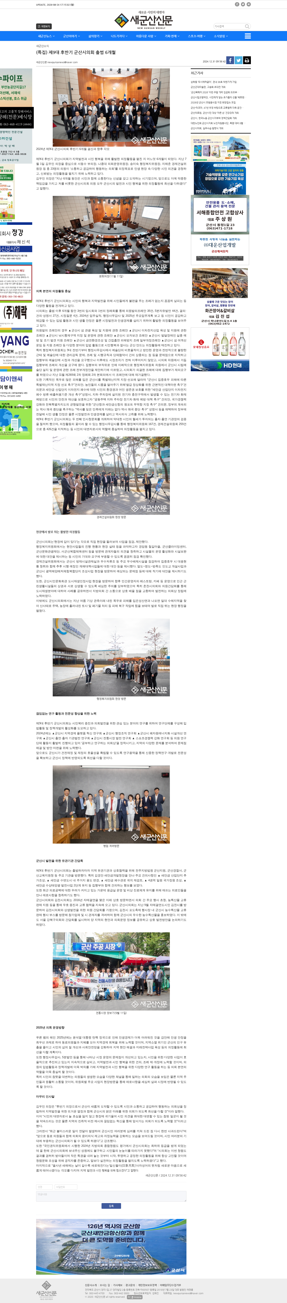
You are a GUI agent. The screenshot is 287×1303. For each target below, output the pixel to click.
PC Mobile (135, 1297)
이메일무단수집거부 (170, 1285)
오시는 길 (105, 1285)
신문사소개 (91, 1285)
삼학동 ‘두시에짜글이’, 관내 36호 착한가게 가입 (214, 82)
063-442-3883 (121, 1293)
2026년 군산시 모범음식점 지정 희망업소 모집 (213, 102)
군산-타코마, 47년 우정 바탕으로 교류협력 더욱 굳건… (217, 107)
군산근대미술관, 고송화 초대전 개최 (208, 87)
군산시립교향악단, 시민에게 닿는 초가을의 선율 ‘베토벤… (218, 97)
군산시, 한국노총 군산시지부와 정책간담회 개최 (214, 118)
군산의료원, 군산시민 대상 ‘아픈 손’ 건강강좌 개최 (215, 112)
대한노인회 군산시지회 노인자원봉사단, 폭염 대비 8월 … (218, 123)
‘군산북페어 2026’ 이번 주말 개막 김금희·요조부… (215, 92)
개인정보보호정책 (147, 1285)
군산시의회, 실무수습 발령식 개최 (207, 128)
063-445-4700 (96, 1293)
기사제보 (117, 1285)
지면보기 (45, 26)
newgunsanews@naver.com (188, 1293)
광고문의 (130, 1285)
